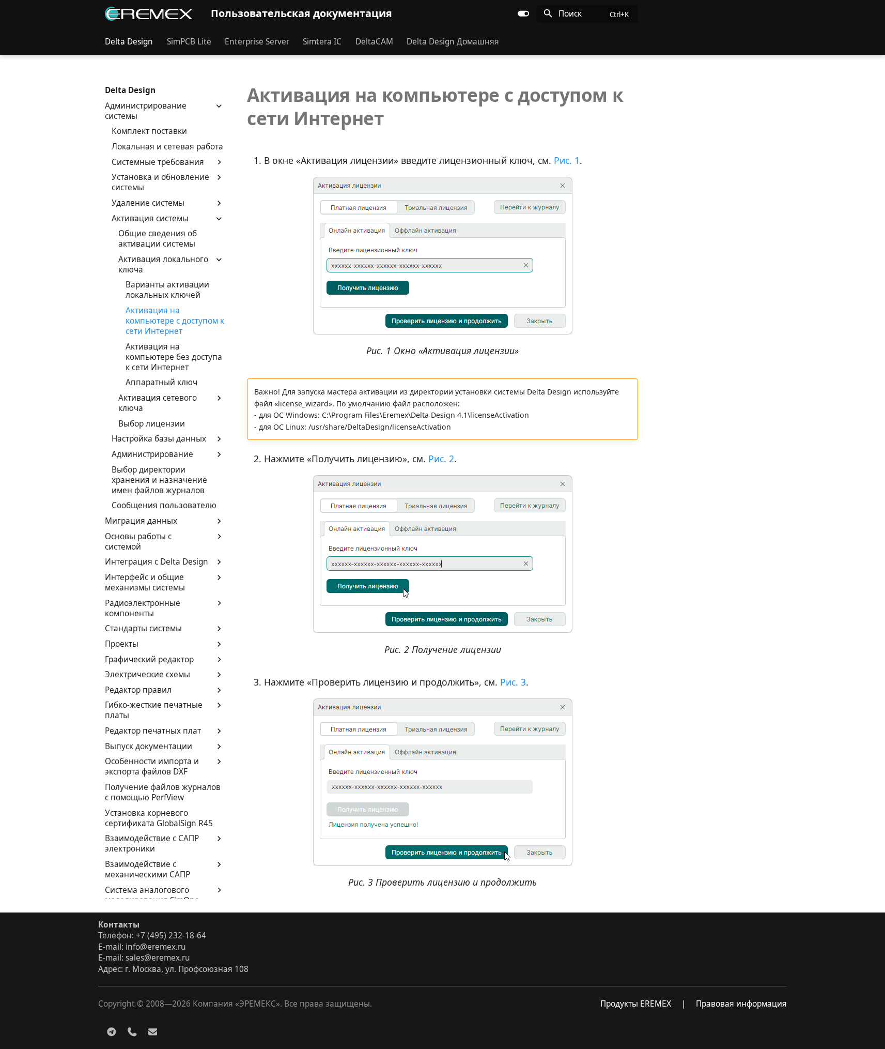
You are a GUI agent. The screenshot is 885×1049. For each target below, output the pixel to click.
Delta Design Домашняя (453, 41)
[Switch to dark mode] (523, 13)
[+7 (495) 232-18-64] (132, 1031)
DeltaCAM (374, 41)
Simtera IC (322, 41)
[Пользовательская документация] (148, 13)
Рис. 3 (513, 682)
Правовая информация (741, 1003)
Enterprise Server (257, 41)
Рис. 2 (441, 458)
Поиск (570, 13)
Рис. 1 (567, 160)
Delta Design (129, 41)
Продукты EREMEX (635, 1003)
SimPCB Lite (188, 41)
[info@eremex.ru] (153, 1031)
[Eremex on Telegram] (112, 1031)
